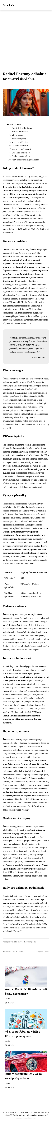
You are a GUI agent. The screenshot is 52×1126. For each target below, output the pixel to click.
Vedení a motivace (20, 145)
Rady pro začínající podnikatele (25, 160)
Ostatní (46, 952)
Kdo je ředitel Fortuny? (22, 128)
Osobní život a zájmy (21, 156)
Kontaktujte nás (30, 942)
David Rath (8, 5)
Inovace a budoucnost (21, 149)
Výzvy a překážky (20, 142)
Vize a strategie (18, 135)
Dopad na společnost (21, 153)
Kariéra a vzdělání (20, 131)
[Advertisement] (26, 37)
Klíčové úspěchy (19, 138)
